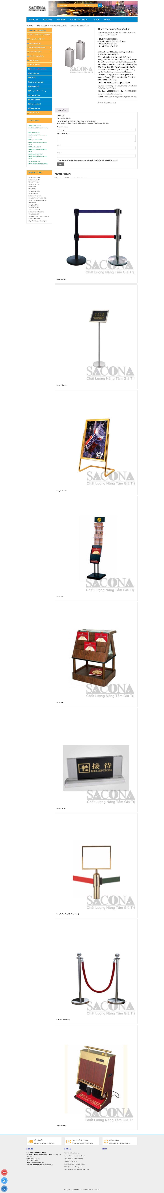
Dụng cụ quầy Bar (69, 1164)
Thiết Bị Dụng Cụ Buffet (36, 56)
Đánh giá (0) (62, 110)
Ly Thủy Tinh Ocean (34, 218)
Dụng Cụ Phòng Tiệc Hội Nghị (37, 198)
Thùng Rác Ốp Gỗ (35, 104)
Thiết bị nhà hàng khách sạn (72, 1153)
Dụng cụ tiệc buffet (69, 1156)
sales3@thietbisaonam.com (40, 142)
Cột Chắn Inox (34, 73)
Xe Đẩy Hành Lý (35, 108)
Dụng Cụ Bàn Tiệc (33, 184)
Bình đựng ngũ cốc (70, 1169)
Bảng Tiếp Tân (61, 808)
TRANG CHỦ (33, 20)
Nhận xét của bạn (63, 133)
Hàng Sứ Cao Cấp (33, 214)
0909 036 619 (36, 161)
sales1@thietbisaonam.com (40, 135)
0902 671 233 (38, 154)
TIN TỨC (96, 20)
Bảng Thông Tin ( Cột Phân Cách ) (67, 914)
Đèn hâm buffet (80, 1156)
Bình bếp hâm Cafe (83, 1169)
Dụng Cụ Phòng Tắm (34, 195)
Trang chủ (29, 25)
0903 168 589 (37, 147)
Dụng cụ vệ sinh (68, 1158)
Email (59, 153)
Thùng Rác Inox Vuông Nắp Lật (107, 35)
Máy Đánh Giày (61, 1125)
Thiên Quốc (97, 1189)
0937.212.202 (37, 125)
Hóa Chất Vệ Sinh (33, 207)
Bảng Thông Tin (61, 385)
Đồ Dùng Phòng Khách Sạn (37, 47)
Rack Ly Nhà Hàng (34, 209)
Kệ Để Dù (33, 77)
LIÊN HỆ (107, 20)
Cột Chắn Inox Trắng (63, 1019)
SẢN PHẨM (61, 20)
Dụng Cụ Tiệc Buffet (34, 177)
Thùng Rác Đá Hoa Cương (38, 91)
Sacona (77, 1189)
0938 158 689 (38, 139)
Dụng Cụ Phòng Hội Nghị (36, 39)
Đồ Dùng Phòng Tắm (35, 51)
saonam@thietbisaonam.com (40, 163)
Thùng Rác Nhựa (35, 99)
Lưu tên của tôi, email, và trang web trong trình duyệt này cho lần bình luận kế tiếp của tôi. (88, 160)
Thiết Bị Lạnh (32, 202)
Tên (58, 145)
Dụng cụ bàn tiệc (80, 1164)
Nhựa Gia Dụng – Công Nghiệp (37, 221)
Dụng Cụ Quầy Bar (35, 43)
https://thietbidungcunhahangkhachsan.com (121, 97)
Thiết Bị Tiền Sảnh (41, 25)
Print (101, 102)
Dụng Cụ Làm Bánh (34, 191)
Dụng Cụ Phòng (33, 193)
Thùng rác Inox (79, 1167)
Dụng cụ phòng (78, 1158)
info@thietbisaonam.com (113, 94)
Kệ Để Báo (59, 596)
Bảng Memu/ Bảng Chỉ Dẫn (58, 25)
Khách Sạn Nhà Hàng (111, 59)
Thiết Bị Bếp (32, 189)
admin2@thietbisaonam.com (40, 127)
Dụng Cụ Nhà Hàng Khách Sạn (40, 34)
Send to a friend (111, 102)
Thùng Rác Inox (35, 95)
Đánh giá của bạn (62, 127)
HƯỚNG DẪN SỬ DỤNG (79, 20)
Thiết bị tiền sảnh (69, 1167)
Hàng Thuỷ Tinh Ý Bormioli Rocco (38, 216)
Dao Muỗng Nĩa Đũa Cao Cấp (37, 200)
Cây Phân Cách (61, 279)
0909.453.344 (36, 132)
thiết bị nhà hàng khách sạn (111, 72)
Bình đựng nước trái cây (71, 1161)
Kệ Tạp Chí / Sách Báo (37, 82)
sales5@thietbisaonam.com (40, 149)
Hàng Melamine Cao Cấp (36, 211)
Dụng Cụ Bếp (32, 186)
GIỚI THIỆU (47, 20)
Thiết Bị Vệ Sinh (34, 113)
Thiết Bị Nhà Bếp (34, 60)
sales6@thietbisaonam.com (40, 156)
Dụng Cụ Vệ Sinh (33, 205)
